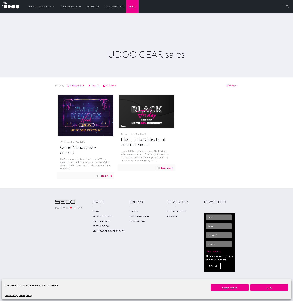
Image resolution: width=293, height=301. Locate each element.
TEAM (95, 211)
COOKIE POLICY (176, 211)
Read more (106, 175)
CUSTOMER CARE (140, 216)
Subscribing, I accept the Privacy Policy (219, 258)
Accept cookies (229, 287)
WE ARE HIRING (101, 221)
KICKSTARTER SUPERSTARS (108, 231)
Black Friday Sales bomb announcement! (143, 142)
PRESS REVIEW (100, 226)
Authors (109, 85)
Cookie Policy (11, 295)
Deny (269, 287)
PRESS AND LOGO (102, 216)
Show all (233, 85)
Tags (94, 85)
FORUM (134, 211)
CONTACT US (137, 221)
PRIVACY (172, 216)
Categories (76, 85)
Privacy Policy (25, 295)
